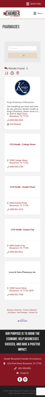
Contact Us (33, 312)
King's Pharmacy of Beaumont (20, 102)
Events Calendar (29, 310)
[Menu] (33, 4)
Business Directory (14, 310)
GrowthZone (32, 393)
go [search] (23, 55)
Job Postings (22, 312)
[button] (5, 68)
